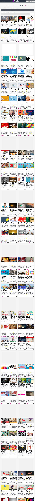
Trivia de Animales (3, 282)
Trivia (2, 28)
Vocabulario (28, 349)
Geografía (2, 135)
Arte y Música (20, 28)
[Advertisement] (9, 49)
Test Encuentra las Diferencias (5, 443)
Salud (2, 108)
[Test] (15, 1)
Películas (2, 430)
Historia (2, 269)
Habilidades (20, 5)
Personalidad (28, 135)
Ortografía (19, 282)
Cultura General (3, 242)
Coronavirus (19, 497)
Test (1, 7)
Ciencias (11, 215)
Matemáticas (3, 41)
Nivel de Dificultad (27, 13)
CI (13, 5)
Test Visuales (20, 215)
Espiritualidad (3, 215)
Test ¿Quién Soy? (29, 28)
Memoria (19, 41)
